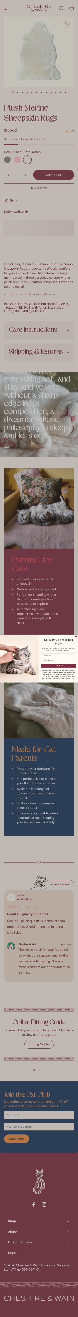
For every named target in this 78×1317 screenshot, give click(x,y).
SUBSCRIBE (58, 666)
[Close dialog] (76, 636)
